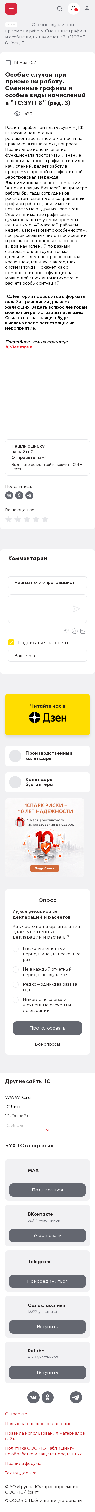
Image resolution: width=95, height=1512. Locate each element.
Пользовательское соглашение (38, 1423)
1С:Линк (14, 1106)
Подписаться (47, 1189)
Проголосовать (47, 1028)
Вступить (47, 1326)
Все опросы (47, 1044)
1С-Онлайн (17, 1115)
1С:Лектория (18, 347)
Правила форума (23, 1463)
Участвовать (47, 1235)
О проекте (16, 1414)
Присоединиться (47, 1281)
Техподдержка (20, 1473)
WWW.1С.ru (18, 1097)
